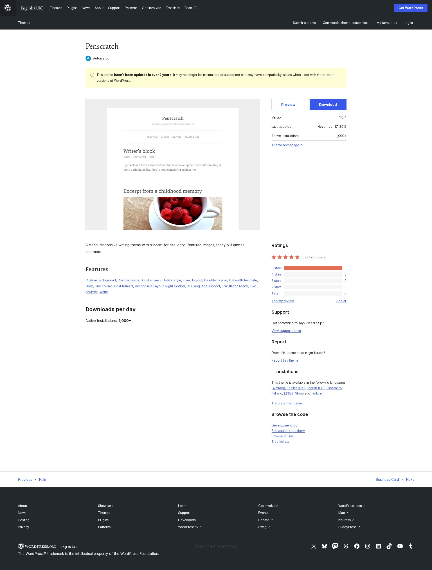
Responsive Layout (149, 286)
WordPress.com (352, 506)
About (22, 506)
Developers (187, 520)
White (103, 292)
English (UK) (296, 388)
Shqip (299, 393)
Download (328, 104)
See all (341, 301)
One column (103, 286)
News (22, 513)
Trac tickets (280, 441)
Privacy (23, 527)
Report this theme (285, 360)
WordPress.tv (190, 527)
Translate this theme (287, 403)
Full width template (243, 280)
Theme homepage (285, 145)
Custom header (129, 280)
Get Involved (268, 506)
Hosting (23, 520)
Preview (288, 104)
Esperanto (334, 388)
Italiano (277, 393)
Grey (89, 286)
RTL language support (203, 286)
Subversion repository (288, 431)
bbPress (346, 520)
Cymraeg (278, 388)
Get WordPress (410, 8)
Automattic (101, 58)
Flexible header (215, 280)
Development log (284, 425)
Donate (265, 520)
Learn (182, 506)
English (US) (316, 388)
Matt (343, 513)
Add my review (283, 301)
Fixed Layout (192, 280)
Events (263, 513)
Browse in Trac (283, 436)
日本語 (288, 393)
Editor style (172, 280)
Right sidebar (175, 286)
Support (184, 513)
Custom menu (152, 280)
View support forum (286, 331)
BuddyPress (349, 527)
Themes (24, 23)
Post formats (123, 286)
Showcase (106, 506)
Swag (264, 527)
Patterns (104, 527)
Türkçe (316, 393)
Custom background (101, 280)
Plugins (103, 520)
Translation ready (235, 286)
